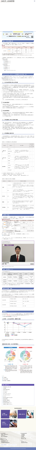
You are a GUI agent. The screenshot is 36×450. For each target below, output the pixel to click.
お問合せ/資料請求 (3, 444)
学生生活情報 (5, 398)
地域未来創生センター (6, 401)
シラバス (4, 396)
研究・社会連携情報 (4, 436)
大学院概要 (23, 434)
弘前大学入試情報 (6, 235)
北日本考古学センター (4, 440)
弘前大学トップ (23, 441)
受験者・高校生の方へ (4, 434)
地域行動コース (7, 68)
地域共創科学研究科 (24, 442)
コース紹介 (5, 392)
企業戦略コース (7, 67)
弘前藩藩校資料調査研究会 (5, 442)
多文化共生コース (7, 62)
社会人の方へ (23, 437)
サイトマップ (14, 444)
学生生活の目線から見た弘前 (7, 397)
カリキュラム (5, 390)
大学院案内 (23, 435)
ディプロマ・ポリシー (6, 394)
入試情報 (4, 377)
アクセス (9, 444)
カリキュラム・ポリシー (7, 393)
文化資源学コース (7, 61)
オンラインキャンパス (12, 70)
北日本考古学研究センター (7, 402)
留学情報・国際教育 (6, 380)
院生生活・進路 (23, 438)
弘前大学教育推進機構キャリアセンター (10, 316)
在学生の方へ (3, 435)
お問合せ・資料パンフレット (7, 404)
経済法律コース (7, 65)
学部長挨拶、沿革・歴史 (7, 386)
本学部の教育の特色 (6, 389)
